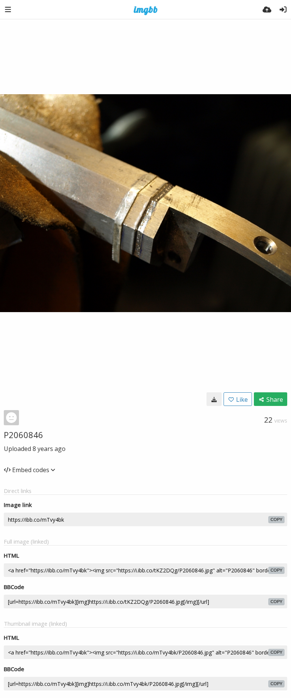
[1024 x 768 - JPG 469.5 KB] (214, 399)
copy (276, 519)
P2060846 (23, 434)
